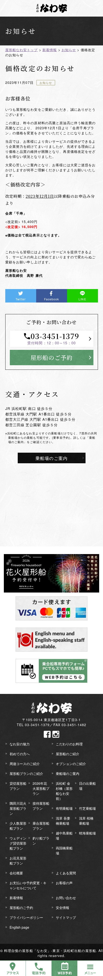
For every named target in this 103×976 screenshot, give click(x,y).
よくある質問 (66, 873)
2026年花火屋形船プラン (41, 788)
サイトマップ (66, 917)
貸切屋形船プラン (18, 786)
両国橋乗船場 (64, 850)
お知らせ (46, 82)
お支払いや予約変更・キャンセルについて (28, 885)
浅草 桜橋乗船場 (86, 821)
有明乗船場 (64, 808)
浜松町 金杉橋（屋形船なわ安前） (64, 791)
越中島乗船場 (64, 835)
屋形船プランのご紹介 (26, 773)
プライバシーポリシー (26, 917)
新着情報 (16, 897)
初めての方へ (20, 753)
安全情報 (62, 907)
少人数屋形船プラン (18, 826)
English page (19, 927)
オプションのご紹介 (71, 763)
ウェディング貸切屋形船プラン (18, 843)
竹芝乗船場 (87, 808)
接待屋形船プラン (41, 806)
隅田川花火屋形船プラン (18, 808)
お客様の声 (64, 882)
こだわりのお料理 (69, 743)
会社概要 (16, 873)
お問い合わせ (66, 897)
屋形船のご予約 (51, 357)
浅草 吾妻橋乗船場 (63, 821)
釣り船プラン (41, 841)
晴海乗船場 (87, 833)
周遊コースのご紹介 (25, 763)
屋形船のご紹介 (67, 753)
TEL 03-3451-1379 (33, 724)
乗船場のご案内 (51, 458)
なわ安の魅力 (20, 743)
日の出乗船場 (87, 786)
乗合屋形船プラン (41, 826)
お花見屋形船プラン (18, 860)
